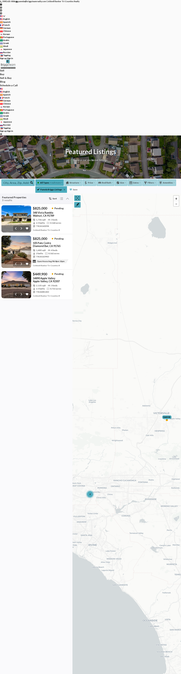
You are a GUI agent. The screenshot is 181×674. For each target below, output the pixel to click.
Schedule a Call (9, 85)
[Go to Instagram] (1, 7)
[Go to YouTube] (1, 10)
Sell (2, 70)
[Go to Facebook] (1, 4)
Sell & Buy (5, 77)
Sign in (10, 58)
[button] (176, 198)
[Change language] (2, 16)
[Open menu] (1, 133)
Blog (2, 81)
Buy (2, 74)
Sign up (3, 58)
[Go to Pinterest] (1, 13)
